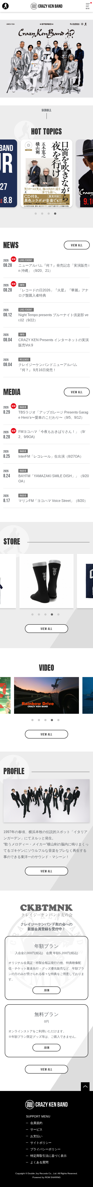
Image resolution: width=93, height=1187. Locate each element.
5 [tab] (59, 615)
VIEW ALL (77, 245)
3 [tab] (50, 214)
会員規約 (36, 1123)
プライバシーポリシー (45, 1149)
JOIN (46, 990)
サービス (36, 1129)
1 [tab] (37, 214)
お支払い (36, 1136)
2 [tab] (43, 214)
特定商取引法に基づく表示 (48, 1155)
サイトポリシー (40, 1142)
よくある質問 (39, 1162)
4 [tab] (56, 214)
